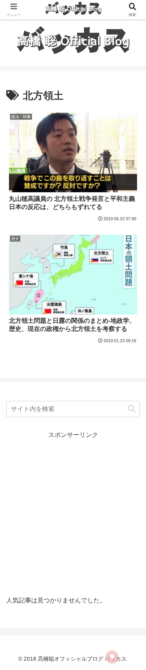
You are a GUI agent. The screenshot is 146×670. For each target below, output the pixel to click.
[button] (132, 408)
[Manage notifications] (112, 657)
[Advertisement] (73, 513)
